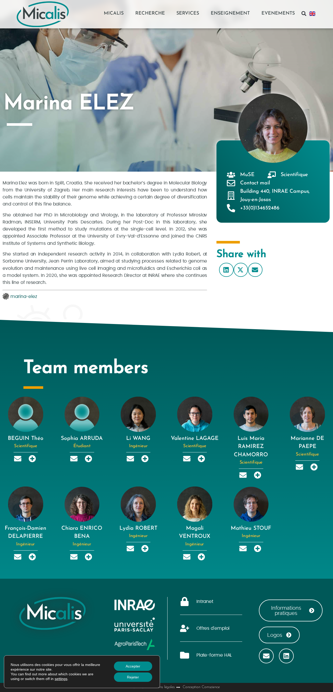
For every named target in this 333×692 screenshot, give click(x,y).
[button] (303, 13)
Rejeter (133, 677)
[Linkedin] (286, 656)
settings (61, 679)
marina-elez (23, 296)
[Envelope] (266, 656)
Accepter (133, 666)
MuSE (247, 174)
